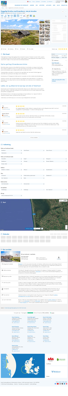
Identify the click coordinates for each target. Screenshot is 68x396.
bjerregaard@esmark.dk (43, 259)
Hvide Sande (38, 271)
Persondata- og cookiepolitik (24, 384)
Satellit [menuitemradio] (65, 200)
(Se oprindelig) (7, 109)
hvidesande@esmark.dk (47, 321)
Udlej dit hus (64, 5)
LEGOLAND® (26, 301)
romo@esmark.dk (46, 340)
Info (37, 5)
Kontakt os (16, 384)
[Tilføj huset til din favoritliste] (66, 11)
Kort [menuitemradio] (61, 200)
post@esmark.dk (15, 349)
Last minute (48, 5)
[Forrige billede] (3, 32)
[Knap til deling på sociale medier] (63, 11)
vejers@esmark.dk (46, 330)
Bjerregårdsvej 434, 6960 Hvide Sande (19, 308)
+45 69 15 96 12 (42, 257)
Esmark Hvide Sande (47, 317)
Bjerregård (14, 13)
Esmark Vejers (46, 326)
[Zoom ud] (66, 228)
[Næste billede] (66, 16)
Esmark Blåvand (15, 336)
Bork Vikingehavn (23, 302)
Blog (54, 5)
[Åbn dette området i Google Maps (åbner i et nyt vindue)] (2, 230)
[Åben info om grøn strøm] (33, 16)
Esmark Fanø (30, 336)
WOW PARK (37, 301)
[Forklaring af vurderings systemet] (3, 13)
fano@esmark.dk (30, 340)
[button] (34, 214)
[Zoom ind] (66, 226)
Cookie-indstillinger (33, 384)
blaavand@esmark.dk (15, 340)
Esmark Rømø (45, 336)
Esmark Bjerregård (55, 62)
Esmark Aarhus (15, 345)
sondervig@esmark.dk (16, 321)
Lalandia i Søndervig (52, 299)
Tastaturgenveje (52, 230)
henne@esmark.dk (31, 330)
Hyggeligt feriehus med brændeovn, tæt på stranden (16, 7)
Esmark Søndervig (15, 317)
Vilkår (67, 230)
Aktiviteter (41, 5)
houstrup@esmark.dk (15, 330)
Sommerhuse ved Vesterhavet (21, 5)
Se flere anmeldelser (34, 137)
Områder (32, 5)
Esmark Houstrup (15, 326)
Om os (58, 5)
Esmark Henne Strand (32, 326)
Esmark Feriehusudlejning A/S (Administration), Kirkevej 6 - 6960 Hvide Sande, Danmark (17, 382)
